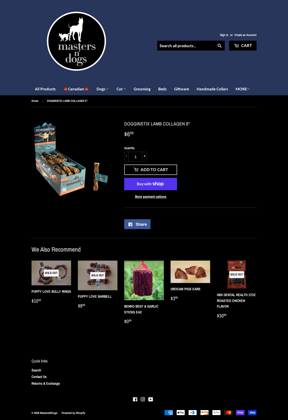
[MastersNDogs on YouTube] (150, 399)
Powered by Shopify (73, 413)
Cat (120, 89)
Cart (246, 45)
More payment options (150, 196)
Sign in (224, 35)
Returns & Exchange (46, 383)
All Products (45, 89)
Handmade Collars (212, 89)
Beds (162, 89)
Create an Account (245, 35)
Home (35, 101)
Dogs (101, 89)
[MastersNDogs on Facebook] (135, 399)
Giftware (181, 89)
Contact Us (39, 376)
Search (36, 370)
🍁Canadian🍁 (76, 89)
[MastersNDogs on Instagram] (143, 399)
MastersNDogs (48, 413)
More (241, 89)
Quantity (129, 148)
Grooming (142, 89)
